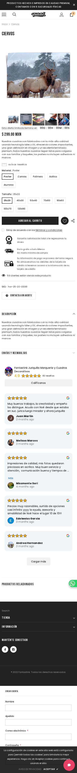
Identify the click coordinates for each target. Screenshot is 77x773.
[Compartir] (72, 221)
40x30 (20, 200)
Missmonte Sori (27, 483)
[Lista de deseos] (65, 221)
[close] (74, 5)
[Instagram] (13, 649)
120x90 (21, 208)
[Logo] (38, 14)
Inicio (5, 24)
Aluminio (9, 184)
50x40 (33, 200)
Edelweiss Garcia (28, 518)
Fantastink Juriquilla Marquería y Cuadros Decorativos (40, 369)
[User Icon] (62, 15)
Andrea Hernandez (29, 543)
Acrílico (53, 176)
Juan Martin (24, 416)
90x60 (60, 200)
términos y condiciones (49, 230)
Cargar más (38, 561)
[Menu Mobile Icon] (4, 14)
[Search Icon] (14, 14)
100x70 (7, 208)
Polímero (38, 176)
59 (8, 275)
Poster (7, 176)
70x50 (47, 200)
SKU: (4, 286)
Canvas (22, 176)
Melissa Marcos (27, 440)
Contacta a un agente (21, 295)
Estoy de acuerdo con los (20, 230)
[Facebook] (5, 649)
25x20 (7, 200)
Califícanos (38, 383)
